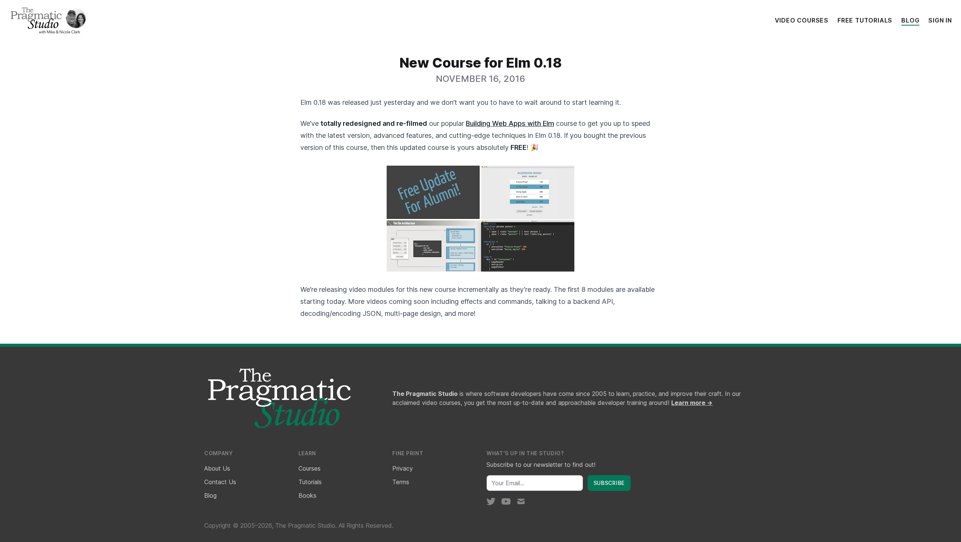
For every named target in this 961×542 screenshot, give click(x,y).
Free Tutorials (864, 20)
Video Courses (801, 20)
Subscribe (609, 483)
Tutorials (310, 482)
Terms (400, 482)
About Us (217, 468)
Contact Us (220, 482)
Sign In (940, 20)
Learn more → (691, 402)
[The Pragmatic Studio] (47, 20)
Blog (910, 20)
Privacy (402, 468)
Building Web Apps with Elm (510, 123)
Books (307, 495)
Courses (309, 468)
